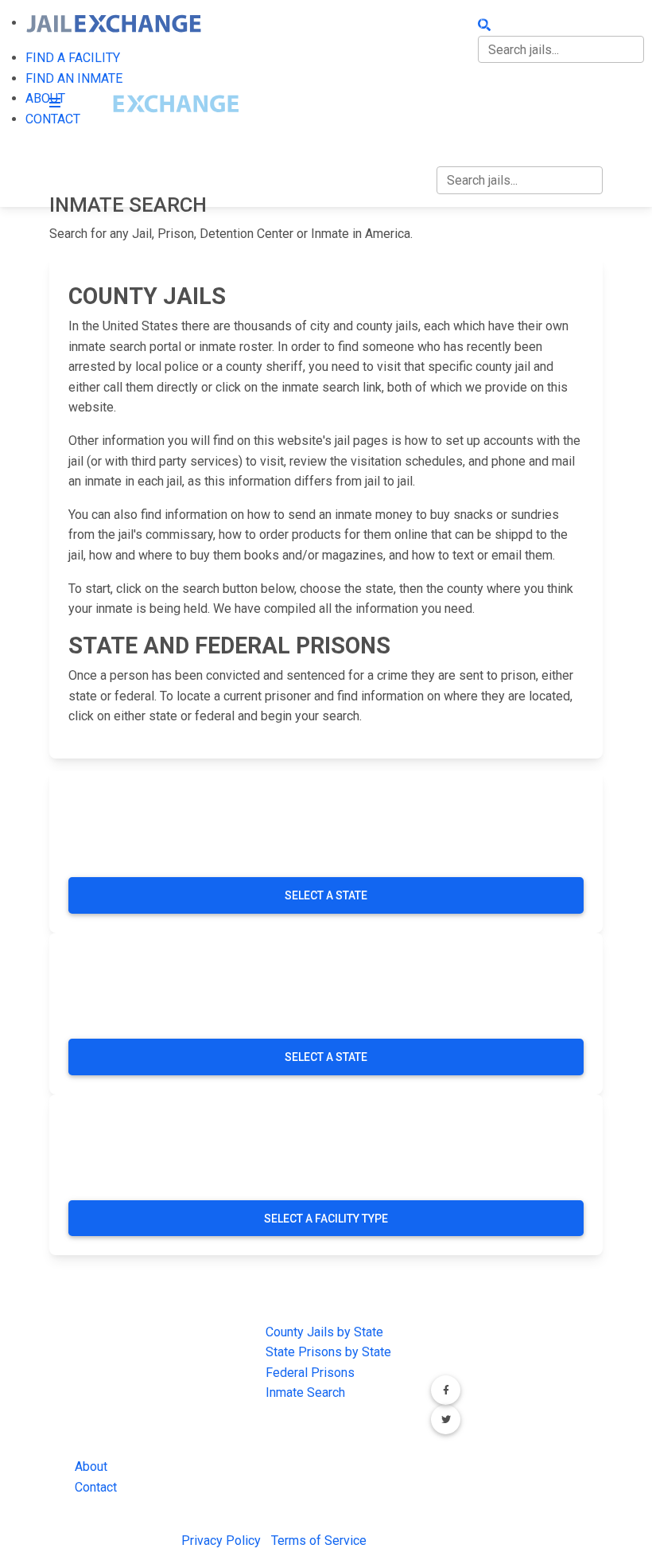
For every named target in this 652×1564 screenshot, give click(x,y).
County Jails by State (324, 1332)
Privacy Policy (221, 1540)
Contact (96, 1487)
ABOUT (456, 89)
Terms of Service (319, 1540)
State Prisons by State (328, 1351)
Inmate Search (305, 1392)
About (91, 1466)
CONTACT (464, 123)
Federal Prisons (310, 1372)
